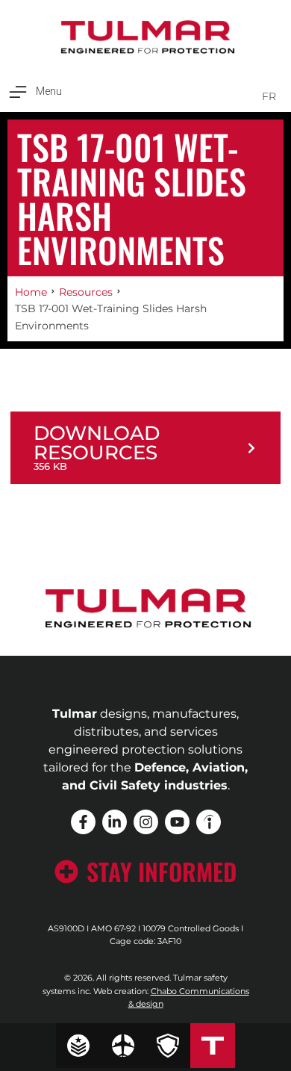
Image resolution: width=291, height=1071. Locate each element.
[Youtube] (177, 822)
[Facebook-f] (83, 822)
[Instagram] (146, 822)
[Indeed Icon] (208, 822)
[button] (34, 91)
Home (31, 292)
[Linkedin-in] (114, 822)
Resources (86, 292)
